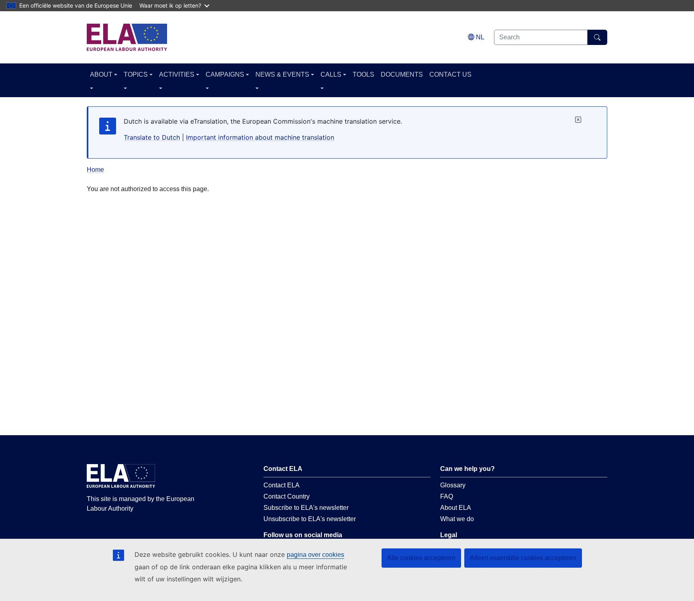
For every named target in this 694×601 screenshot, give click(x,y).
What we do (457, 518)
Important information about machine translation (260, 137)
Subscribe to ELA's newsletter (306, 507)
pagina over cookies (315, 554)
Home (95, 169)
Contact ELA (281, 485)
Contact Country (286, 496)
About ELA (455, 507)
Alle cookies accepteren (421, 557)
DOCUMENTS (402, 74)
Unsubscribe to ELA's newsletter (309, 518)
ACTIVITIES (176, 74)
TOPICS (136, 74)
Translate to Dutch (152, 137)
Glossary (452, 485)
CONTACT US (450, 74)
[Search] (597, 37)
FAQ (446, 496)
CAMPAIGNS (225, 74)
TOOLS (363, 74)
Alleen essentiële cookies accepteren (523, 557)
